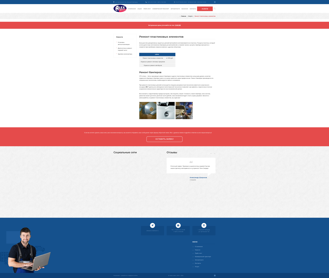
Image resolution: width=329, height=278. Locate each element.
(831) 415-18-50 (152, 2)
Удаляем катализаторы (125, 54)
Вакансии (185, 9)
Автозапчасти (175, 9)
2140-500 (178, 25)
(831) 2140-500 (162, 2)
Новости (197, 250)
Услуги (205, 9)
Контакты (193, 9)
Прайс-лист (147, 9)
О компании (132, 9)
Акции (140, 9)
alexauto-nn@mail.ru (153, 230)
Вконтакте (214, 2)
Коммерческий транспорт (160, 9)
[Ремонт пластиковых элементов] (148, 110)
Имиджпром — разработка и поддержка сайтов (125, 275)
